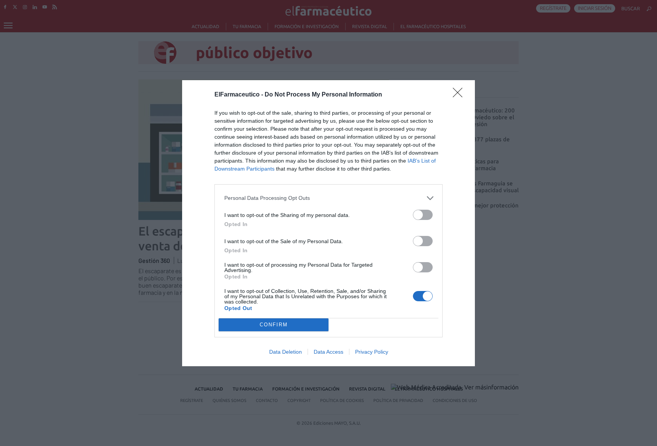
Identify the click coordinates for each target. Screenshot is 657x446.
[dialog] (328, 223)
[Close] (460, 95)
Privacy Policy (371, 352)
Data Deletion (285, 352)
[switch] (423, 215)
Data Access (328, 352)
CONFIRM (274, 324)
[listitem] (328, 198)
